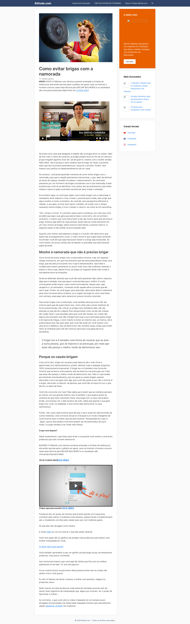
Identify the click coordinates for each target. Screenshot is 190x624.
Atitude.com (43, 3)
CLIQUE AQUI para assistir (51, 547)
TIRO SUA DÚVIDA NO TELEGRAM (107, 3)
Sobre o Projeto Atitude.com (136, 3)
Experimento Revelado (81, 3)
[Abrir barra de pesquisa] (152, 3)
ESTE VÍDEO (63, 460)
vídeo (49, 532)
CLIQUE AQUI (82, 90)
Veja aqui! (129, 61)
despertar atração (54, 606)
